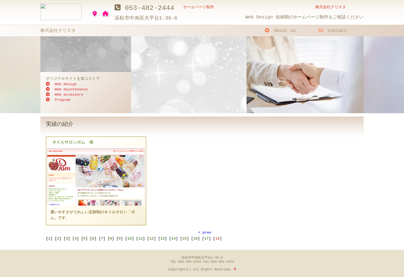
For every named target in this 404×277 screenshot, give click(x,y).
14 (173, 238)
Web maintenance (70, 89)
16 (195, 238)
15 (184, 238)
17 (206, 238)
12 (151, 238)
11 (140, 238)
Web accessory (67, 94)
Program (61, 100)
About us (283, 30)
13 (162, 238)
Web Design (64, 84)
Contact (336, 30)
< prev (204, 232)
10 (129, 238)
